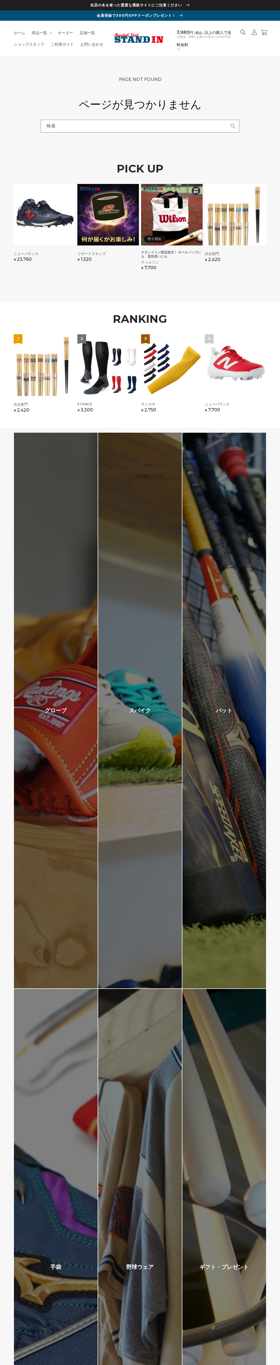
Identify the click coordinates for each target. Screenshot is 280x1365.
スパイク (140, 710)
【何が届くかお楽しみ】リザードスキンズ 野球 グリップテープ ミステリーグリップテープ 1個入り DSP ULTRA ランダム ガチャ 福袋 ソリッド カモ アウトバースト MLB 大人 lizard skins (108, 230)
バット (224, 710)
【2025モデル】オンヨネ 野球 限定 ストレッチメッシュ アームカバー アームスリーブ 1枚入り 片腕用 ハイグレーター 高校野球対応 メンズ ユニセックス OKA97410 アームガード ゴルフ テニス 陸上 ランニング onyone (172, 376)
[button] (41, 33)
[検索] (233, 126)
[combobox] (140, 126)
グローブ (56, 710)
